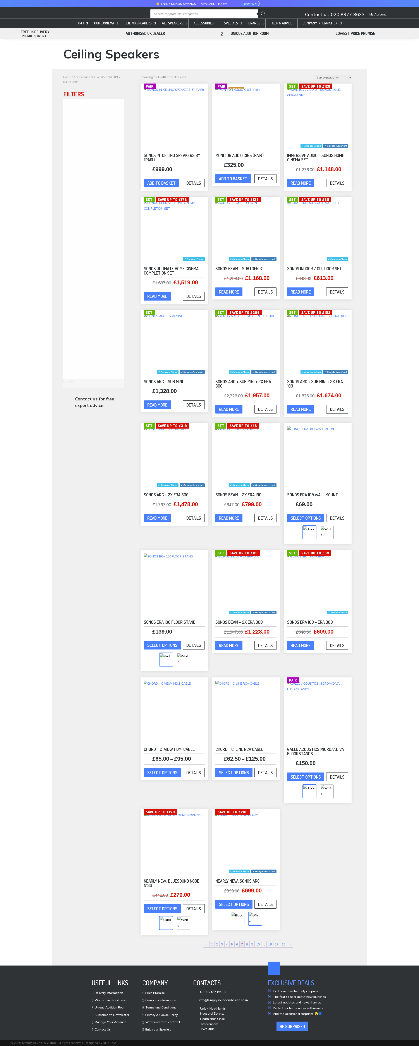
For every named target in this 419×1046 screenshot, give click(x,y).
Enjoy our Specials (158, 1029)
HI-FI (80, 23)
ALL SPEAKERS (172, 23)
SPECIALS (231, 23)
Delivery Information (109, 993)
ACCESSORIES (204, 23)
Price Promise (155, 993)
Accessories (81, 77)
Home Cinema (104, 23)
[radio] (309, 532)
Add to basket (161, 183)
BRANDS (254, 23)
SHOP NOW (250, 3)
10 (258, 944)
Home (67, 77)
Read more (301, 183)
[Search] (263, 13)
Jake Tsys (110, 1043)
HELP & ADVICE (281, 23)
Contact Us (103, 1029)
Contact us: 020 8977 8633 (335, 14)
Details (193, 183)
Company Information (160, 1000)
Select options (306, 518)
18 (283, 944)
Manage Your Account (110, 1022)
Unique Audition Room (110, 1007)
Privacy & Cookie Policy (161, 1015)
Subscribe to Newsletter (112, 1015)
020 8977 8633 (213, 992)
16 (270, 944)
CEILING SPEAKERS (138, 23)
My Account (377, 14)
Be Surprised (292, 1026)
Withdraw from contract (162, 1022)
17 (276, 944)
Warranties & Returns (110, 1000)
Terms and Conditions (160, 1007)
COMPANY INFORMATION (320, 23)
